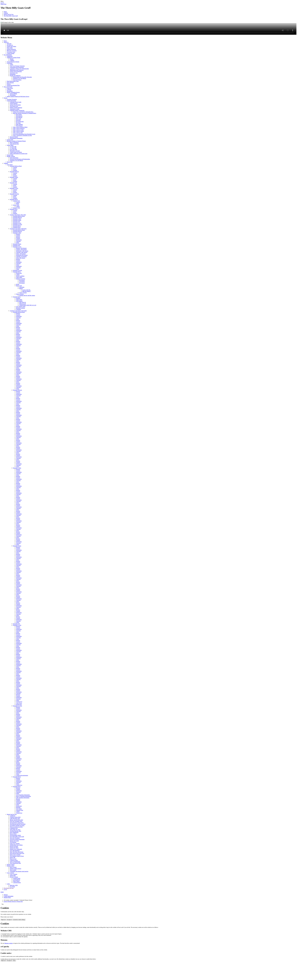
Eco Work (12, 886)
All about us (10, 45)
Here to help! (13, 870)
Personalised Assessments (16, 138)
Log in (2, 2)
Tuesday (18, 235)
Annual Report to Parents (13, 61)
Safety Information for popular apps (18, 153)
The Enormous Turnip (15, 835)
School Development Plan (13, 85)
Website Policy (7, 897)
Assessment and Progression (17, 67)
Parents (11, 59)
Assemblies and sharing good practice (19, 871)
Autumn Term (16, 200)
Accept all (9, 919)
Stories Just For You (8, 14)
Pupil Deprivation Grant (13, 81)
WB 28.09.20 (22, 302)
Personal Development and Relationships (20, 159)
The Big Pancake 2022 (15, 831)
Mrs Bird (18, 120)
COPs (8, 884)
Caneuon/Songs (17, 882)
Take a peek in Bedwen (19, 128)
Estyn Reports (10, 82)
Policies (9, 84)
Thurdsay (18, 658)
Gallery (18, 206)
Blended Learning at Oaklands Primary (16, 141)
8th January (22, 283)
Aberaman (21, 287)
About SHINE (13, 93)
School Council (10, 864)
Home (5, 11)
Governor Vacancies (12, 99)
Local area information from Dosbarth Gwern (24, 134)
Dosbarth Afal (13, 182)
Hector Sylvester (14, 846)
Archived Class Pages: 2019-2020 (18, 310)
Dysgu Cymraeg (14, 877)
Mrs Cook (18, 118)
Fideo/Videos (16, 881)
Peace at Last (13, 859)
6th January (22, 280)
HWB (2, 892)
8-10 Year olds (13, 149)
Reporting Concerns (15, 150)
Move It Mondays (14, 142)
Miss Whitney (19, 124)
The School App (14, 106)
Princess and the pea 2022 (16, 827)
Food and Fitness (17, 79)
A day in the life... (26, 290)
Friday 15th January (21, 253)
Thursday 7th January (21, 256)
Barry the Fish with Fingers (16, 852)
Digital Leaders (10, 865)
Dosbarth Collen (17, 219)
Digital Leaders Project (15, 868)
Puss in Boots (13, 833)
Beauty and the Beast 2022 (16, 820)
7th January (22, 281)
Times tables (19, 277)
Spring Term (16, 205)
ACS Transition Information (23, 795)
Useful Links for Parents (16, 152)
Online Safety (10, 145)
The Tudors (19, 808)
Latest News (10, 88)
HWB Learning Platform (16, 107)
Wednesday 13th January (22, 251)
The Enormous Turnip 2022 (17, 822)
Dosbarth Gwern (14, 188)
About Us (6, 42)
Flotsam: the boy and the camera (27, 295)
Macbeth (18, 807)
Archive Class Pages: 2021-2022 (18, 214)
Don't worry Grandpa (15, 854)
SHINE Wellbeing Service (13, 92)
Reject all (3, 919)
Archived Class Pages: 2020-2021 (18, 228)
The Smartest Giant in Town (17, 856)
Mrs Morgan (19, 117)
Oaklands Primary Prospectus (17, 110)
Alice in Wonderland (15, 861)
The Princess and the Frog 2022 (17, 824)
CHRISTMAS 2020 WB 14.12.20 (27, 305)
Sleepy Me (12, 857)
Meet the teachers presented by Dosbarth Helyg (24, 113)
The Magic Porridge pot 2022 (17, 825)
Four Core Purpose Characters (17, 66)
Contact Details (10, 53)
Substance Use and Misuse (19, 78)
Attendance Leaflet (14, 109)
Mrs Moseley (19, 116)
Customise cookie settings (19, 919)
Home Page (3, 4)
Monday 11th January (21, 248)
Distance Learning (20, 278)
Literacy (18, 202)
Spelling (18, 298)
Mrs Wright (19, 114)
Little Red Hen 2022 (15, 818)
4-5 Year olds (13, 146)
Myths (17, 284)
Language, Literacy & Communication (19, 68)
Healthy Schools (11, 156)
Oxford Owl (19, 701)
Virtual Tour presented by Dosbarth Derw (23, 111)
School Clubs (10, 155)
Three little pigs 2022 (15, 829)
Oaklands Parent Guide (15, 102)
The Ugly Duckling (14, 838)
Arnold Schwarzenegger (22, 775)
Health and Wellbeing (15, 75)
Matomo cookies (8, 943)
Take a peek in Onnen (18, 131)
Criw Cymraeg (10, 872)
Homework (19, 273)
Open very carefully (15, 843)
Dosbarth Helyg (14, 199)
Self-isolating (19, 301)
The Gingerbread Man (15, 863)
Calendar (9, 89)
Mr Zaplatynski (20, 121)
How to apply (13, 867)
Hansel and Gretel (14, 840)
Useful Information (11, 100)
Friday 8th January (20, 258)
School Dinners (13, 103)
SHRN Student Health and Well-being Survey (18, 96)
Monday (18, 234)
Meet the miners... (26, 291)
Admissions (10, 56)
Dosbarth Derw (13, 209)
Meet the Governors (12, 50)
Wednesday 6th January (22, 255)
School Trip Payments (15, 104)
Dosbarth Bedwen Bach (16, 166)
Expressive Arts (14, 73)
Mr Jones (18, 123)
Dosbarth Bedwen (14, 171)
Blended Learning (20, 308)
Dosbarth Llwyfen (14, 194)
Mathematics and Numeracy (17, 70)
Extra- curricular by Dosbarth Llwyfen (22, 135)
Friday (17, 242)
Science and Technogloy (16, 71)
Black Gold (19, 285)
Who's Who (10, 47)
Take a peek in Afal (18, 132)
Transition (18, 309)
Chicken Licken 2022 (15, 817)
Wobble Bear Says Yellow (16, 845)
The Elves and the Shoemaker (17, 839)
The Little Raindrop (15, 850)
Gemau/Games (16, 878)
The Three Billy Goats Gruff (11, 15)
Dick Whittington (14, 832)
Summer (15, 170)
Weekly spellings (20, 276)
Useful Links (10, 139)
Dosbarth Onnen (14, 177)
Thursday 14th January (21, 252)
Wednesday (19, 239)
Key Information (8, 54)
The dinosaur (13, 842)
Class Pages (10, 164)
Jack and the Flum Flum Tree (17, 853)
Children (6, 13)
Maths (17, 203)
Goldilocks (12, 815)
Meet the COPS (14, 885)
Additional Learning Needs (13, 57)
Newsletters (10, 91)
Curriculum (9, 63)
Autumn (15, 167)
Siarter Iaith (9, 162)
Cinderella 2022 (14, 828)
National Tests (19, 810)
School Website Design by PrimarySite (13, 901)
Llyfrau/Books (16, 879)
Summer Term (16, 207)
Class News (19, 703)
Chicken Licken (14, 860)
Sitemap (6, 894)
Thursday (18, 241)
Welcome (9, 43)
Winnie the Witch (14, 847)
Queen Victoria (23, 292)
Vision (11, 64)
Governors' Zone (11, 52)
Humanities (12, 74)
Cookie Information (8, 896)
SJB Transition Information (22, 797)
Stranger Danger (14, 136)
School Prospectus (11, 49)
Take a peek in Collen (18, 130)
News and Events (8, 86)
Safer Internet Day (14, 143)
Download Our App (9, 888)
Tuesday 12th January (21, 249)
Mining (21, 288)
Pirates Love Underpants (16, 849)
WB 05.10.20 (22, 303)
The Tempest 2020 (20, 306)
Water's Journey (20, 294)
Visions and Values (11, 46)
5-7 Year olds (13, 148)
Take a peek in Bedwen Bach (20, 127)
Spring (14, 168)
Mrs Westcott (19, 125)
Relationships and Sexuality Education (22, 77)
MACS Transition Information (23, 796)
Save (14, 960)
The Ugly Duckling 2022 (16, 821)
